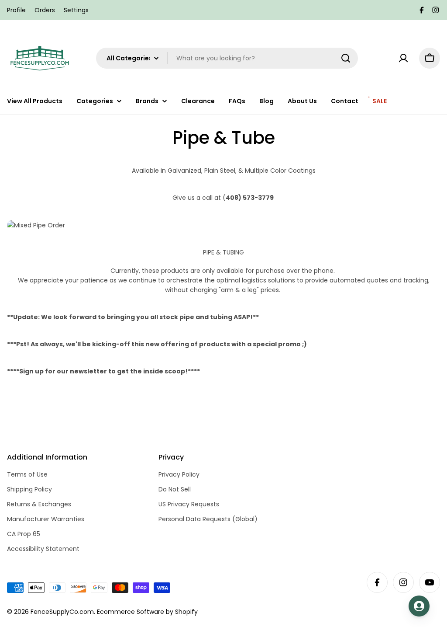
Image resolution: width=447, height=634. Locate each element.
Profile (16, 10)
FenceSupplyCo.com (62, 611)
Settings (76, 10)
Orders (44, 10)
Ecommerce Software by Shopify (147, 611)
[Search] (345, 58)
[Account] (403, 58)
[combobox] (227, 58)
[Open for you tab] (419, 606)
